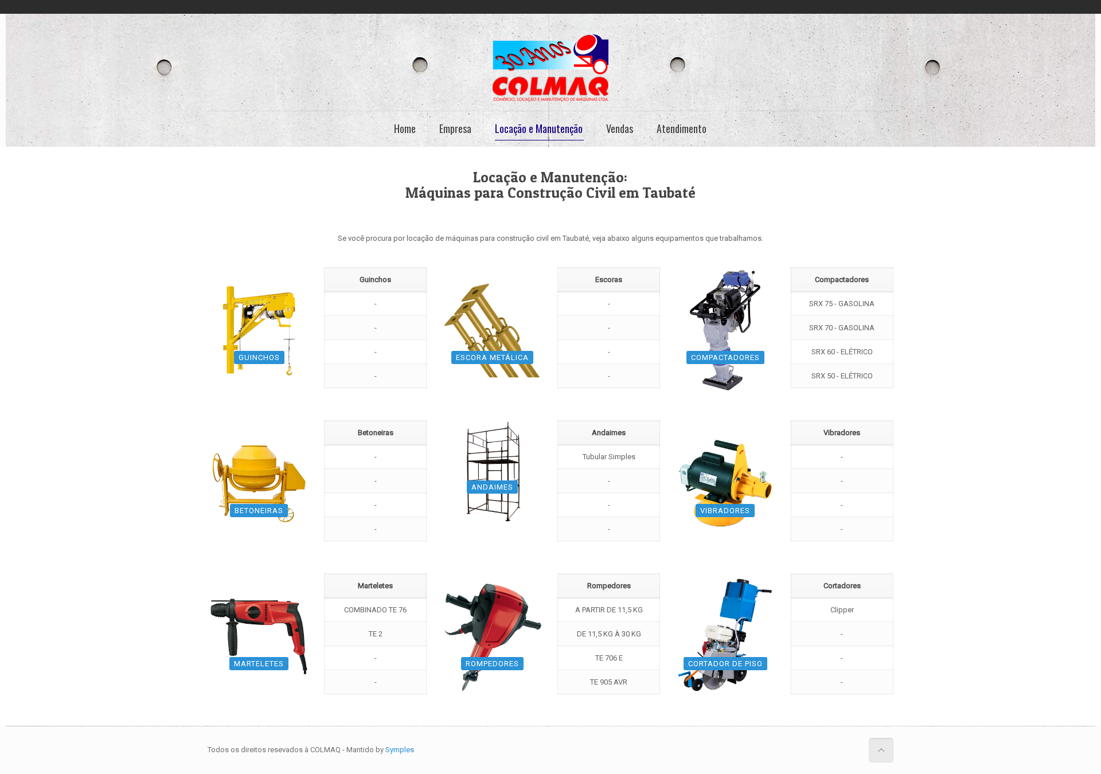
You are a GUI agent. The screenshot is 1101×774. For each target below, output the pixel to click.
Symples (399, 749)
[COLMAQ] (550, 68)
